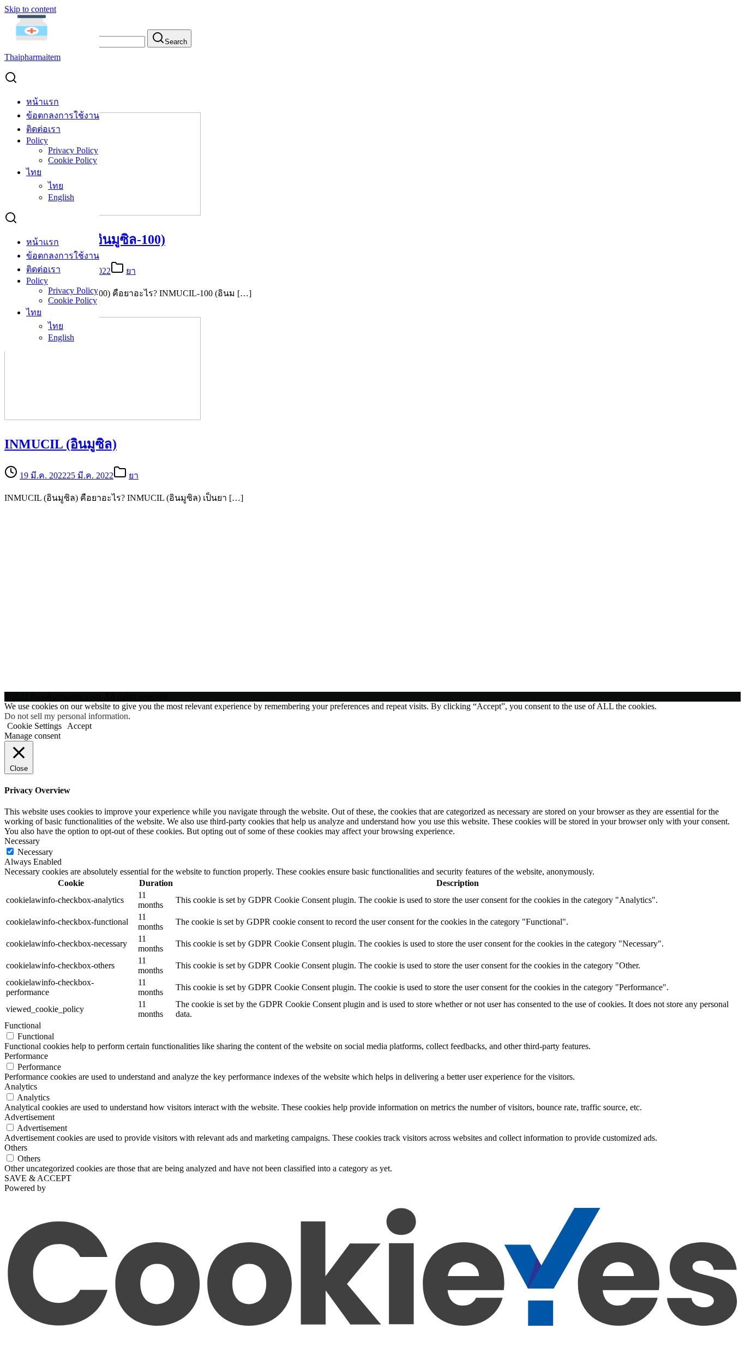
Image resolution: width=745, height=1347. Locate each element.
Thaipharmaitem (32, 57)
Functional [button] (22, 1025)
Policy (37, 140)
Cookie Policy (72, 160)
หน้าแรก (42, 101)
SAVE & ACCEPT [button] (37, 1178)
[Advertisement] (372, 606)
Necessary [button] (22, 841)
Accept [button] (79, 726)
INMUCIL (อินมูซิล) (60, 444)
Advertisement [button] (29, 1117)
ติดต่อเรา (43, 129)
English (61, 197)
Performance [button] (26, 1056)
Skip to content (30, 9)
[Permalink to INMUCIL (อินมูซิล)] (102, 417)
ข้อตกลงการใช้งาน (62, 115)
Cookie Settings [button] (34, 726)
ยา (131, 271)
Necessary (35, 852)
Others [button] (15, 1147)
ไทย (33, 172)
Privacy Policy (73, 150)
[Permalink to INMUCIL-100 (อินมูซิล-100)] (102, 212)
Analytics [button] (20, 1086)
